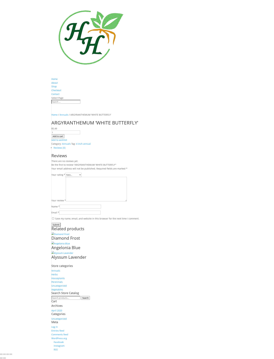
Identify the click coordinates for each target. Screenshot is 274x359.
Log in (54, 326)
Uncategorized (59, 285)
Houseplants (58, 278)
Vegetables (57, 289)
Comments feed (59, 334)
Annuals (64, 114)
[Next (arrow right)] (4, 358)
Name (55, 206)
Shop (54, 86)
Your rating (58, 174)
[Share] (4, 354)
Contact (55, 94)
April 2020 (56, 310)
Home (54, 79)
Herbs (54, 274)
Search (85, 297)
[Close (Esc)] (1, 354)
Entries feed (57, 330)
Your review (58, 200)
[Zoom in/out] (11, 354)
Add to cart (58, 136)
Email (55, 212)
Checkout (56, 90)
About (54, 82)
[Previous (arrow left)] (1, 358)
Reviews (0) (59, 147)
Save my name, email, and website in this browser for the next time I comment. (97, 218)
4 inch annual (83, 143)
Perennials (57, 281)
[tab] (120, 148)
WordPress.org (59, 338)
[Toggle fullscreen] (7, 354)
